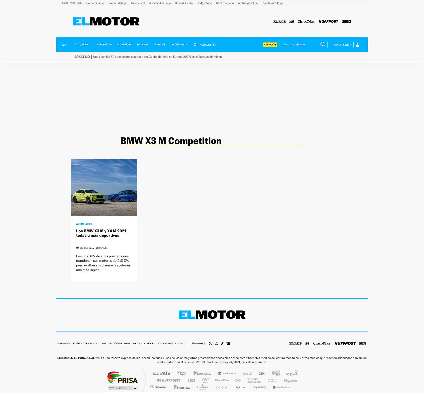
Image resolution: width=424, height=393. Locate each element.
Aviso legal (64, 344)
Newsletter (207, 44)
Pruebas (143, 44)
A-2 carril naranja (160, 3)
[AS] (291, 21)
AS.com (260, 373)
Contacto (180, 344)
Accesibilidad (164, 344)
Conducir (124, 44)
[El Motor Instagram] (216, 344)
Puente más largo (273, 3)
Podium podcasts (202, 387)
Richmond (159, 387)
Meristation (280, 387)
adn (274, 373)
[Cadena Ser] (346, 21)
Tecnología (179, 44)
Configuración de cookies (115, 344)
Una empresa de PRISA (122, 377)
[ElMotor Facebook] (205, 344)
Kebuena (287, 380)
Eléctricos (104, 44)
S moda (239, 387)
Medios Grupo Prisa (122, 388)
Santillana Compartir (227, 373)
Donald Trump (184, 3)
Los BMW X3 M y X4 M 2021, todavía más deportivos (102, 233)
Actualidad (82, 44)
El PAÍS (161, 373)
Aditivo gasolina (248, 3)
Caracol (290, 373)
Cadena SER (245, 373)
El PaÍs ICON (221, 387)
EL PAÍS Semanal (254, 380)
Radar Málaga (118, 3)
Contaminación (96, 3)
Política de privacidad (85, 344)
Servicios (270, 44)
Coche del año (225, 3)
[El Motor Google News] (228, 344)
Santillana (203, 373)
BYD (80, 3)
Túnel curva (138, 3)
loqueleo (259, 387)
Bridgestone (204, 3)
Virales (160, 44)
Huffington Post (167, 380)
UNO (192, 380)
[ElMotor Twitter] (210, 344)
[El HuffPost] (328, 21)
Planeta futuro (270, 380)
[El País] (279, 21)
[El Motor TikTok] (222, 344)
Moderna (180, 387)
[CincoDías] (306, 21)
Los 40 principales (182, 373)
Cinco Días (221, 380)
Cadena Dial (238, 380)
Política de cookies (144, 344)
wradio (204, 380)
